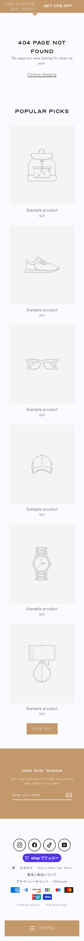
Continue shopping (42, 74)
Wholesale (60, 881)
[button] (57, 6)
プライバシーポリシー (32, 881)
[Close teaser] (35, 13)
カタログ (26, 868)
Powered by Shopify (56, 904)
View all (42, 728)
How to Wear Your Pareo (54, 868)
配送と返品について (42, 874)
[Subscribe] (68, 795)
